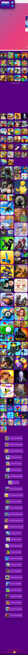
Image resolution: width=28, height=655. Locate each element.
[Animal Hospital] (24, 73)
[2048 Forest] (3, 65)
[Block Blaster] (24, 81)
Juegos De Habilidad (16, 444)
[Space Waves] (17, 149)
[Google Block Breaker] (3, 165)
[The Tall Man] (24, 119)
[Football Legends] (24, 149)
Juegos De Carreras (16, 476)
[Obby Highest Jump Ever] (24, 142)
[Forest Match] (24, 65)
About (4, 652)
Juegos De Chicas (16, 463)
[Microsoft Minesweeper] (10, 157)
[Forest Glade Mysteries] (10, 58)
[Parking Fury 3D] (10, 119)
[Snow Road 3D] (24, 126)
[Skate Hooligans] (3, 149)
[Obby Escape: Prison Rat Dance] (3, 142)
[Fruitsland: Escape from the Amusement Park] (3, 126)
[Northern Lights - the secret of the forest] (17, 65)
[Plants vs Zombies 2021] (3, 157)
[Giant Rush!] (10, 73)
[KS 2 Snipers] (17, 73)
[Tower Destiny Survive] (17, 142)
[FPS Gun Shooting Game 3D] (10, 142)
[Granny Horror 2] (3, 119)
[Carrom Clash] (10, 149)
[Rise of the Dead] (17, 157)
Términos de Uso (19, 653)
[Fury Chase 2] (17, 119)
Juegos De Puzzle (16, 470)
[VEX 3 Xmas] (3, 134)
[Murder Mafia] (24, 157)
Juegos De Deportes (16, 438)
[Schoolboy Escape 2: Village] (17, 126)
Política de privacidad (12, 652)
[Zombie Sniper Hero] (10, 165)
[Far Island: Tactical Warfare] (10, 126)
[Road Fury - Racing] (17, 81)
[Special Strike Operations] (10, 134)
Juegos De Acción (16, 457)
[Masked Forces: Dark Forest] (10, 65)
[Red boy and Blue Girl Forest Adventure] (17, 58)
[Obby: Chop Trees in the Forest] (24, 58)
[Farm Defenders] (10, 81)
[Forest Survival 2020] (3, 73)
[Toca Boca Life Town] (17, 134)
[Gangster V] (3, 81)
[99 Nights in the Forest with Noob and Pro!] (3, 58)
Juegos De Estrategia (16, 451)
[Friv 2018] (12, 3)
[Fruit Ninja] (24, 134)
